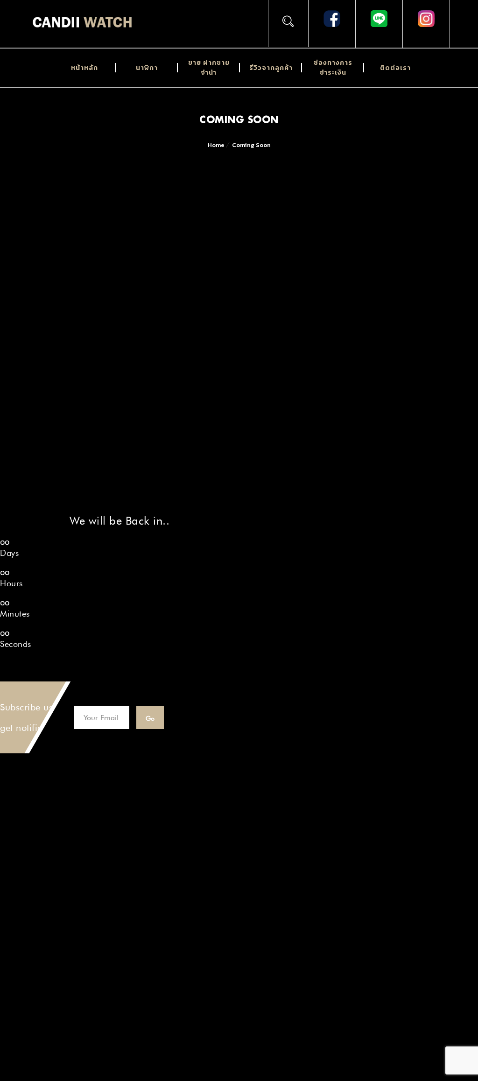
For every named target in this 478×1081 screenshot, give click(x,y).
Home (216, 144)
